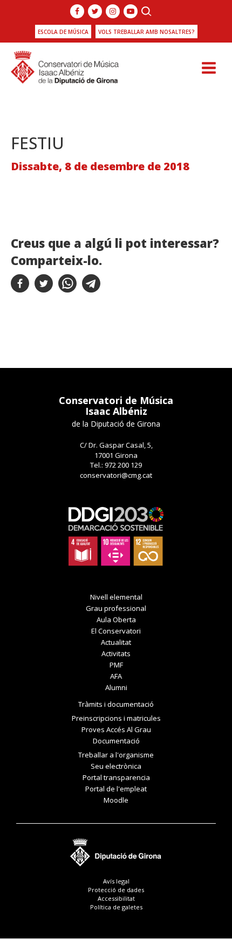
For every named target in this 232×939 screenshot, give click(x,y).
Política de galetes (116, 907)
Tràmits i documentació (116, 704)
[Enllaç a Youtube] (131, 11)
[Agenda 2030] (116, 535)
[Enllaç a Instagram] (113, 11)
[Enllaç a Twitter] (95, 11)
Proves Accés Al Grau (116, 729)
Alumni (116, 687)
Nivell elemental (116, 597)
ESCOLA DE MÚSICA (63, 32)
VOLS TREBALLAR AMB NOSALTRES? (146, 32)
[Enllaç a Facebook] (77, 11)
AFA (116, 676)
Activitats (116, 653)
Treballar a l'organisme (116, 755)
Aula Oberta (116, 619)
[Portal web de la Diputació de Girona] (116, 849)
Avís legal (116, 881)
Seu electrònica (116, 766)
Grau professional (116, 608)
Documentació (116, 741)
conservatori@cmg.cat (116, 475)
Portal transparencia (116, 777)
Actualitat (116, 642)
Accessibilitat (116, 898)
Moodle (116, 800)
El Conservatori (116, 631)
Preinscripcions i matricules (116, 718)
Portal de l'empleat (116, 789)
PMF (116, 665)
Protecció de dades (116, 890)
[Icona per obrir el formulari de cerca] (146, 11)
